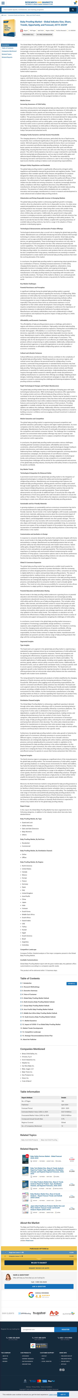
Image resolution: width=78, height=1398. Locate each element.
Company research (28, 1358)
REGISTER (65, 1330)
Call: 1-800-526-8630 (39, 1282)
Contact (44, 1356)
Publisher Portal (66, 1358)
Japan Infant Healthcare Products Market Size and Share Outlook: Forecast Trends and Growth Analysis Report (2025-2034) (47, 1208)
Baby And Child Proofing (49, 1140)
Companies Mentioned (9, 51)
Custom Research (27, 1361)
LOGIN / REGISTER (46, 1361)
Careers (5, 1358)
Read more (29, 1240)
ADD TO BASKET (39, 1263)
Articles (63, 1364)
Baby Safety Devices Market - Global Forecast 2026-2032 (46, 1157)
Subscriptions (26, 1364)
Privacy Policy (36, 1387)
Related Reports (7, 57)
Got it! (63, 1394)
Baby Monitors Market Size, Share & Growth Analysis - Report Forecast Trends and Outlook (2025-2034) (46, 1196)
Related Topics (6, 54)
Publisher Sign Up (66, 1356)
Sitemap (28, 1387)
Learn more (53, 1395)
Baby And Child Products (29, 1140)
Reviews (5, 1361)
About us (5, 1356)
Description (5, 45)
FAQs (43, 1358)
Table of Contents (7, 48)
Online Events (65, 1361)
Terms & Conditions (46, 1387)
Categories (25, 1356)
